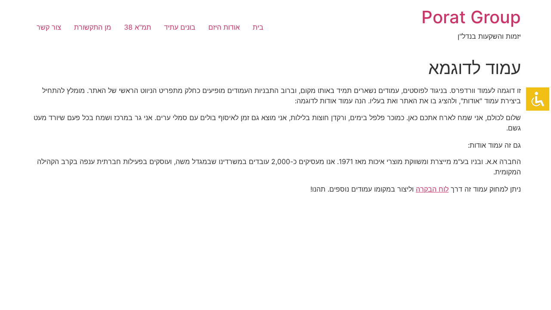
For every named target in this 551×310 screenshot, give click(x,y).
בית (258, 27)
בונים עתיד (179, 27)
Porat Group (471, 17)
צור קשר (49, 27)
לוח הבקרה (432, 189)
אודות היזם (224, 27)
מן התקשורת (92, 27)
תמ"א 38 (137, 27)
